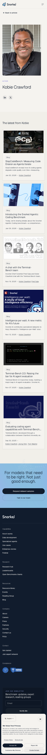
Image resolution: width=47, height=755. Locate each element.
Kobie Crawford (25, 175)
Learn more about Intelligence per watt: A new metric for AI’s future (24, 314)
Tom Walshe (32, 444)
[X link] (10, 97)
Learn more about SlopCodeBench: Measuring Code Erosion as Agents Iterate (24, 155)
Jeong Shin (22, 444)
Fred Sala (35, 281)
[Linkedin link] (4, 97)
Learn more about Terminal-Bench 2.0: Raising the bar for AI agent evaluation (24, 367)
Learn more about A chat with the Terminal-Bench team (24, 261)
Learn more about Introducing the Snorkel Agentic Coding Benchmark (24, 208)
